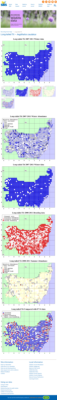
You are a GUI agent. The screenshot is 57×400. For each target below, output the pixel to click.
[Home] (4, 3)
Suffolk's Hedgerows (34, 366)
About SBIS (10, 5)
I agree (46, 397)
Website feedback (5, 371)
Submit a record (24, 5)
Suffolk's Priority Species (35, 373)
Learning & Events (33, 379)
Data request (17, 5)
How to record (32, 5)
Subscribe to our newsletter (8, 366)
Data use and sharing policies (8, 368)
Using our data (49, 5)
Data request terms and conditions (9, 370)
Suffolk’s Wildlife (41, 5)
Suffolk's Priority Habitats (35, 375)
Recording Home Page (6, 31)
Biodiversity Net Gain (6, 390)
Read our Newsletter (6, 364)
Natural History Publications (36, 377)
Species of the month (34, 368)
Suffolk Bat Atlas (33, 370)
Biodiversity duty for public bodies (9, 388)
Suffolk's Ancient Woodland (36, 364)
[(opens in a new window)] (43, 1)
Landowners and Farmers (7, 393)
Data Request (4, 386)
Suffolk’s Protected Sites (7, 391)
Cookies (3, 373)
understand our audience (35, 397)
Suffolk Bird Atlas (33, 371)
